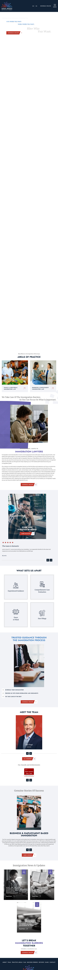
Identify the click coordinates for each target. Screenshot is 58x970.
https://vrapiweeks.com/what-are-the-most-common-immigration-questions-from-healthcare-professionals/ (16, 885)
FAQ (24, 962)
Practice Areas (17, 962)
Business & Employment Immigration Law (43, 388)
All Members (28, 759)
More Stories (27, 855)
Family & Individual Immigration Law (15, 388)
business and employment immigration (26, 839)
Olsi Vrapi (29, 732)
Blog (47, 962)
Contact (52, 962)
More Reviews (25, 533)
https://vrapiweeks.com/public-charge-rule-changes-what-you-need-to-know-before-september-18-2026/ (29, 917)
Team (9, 962)
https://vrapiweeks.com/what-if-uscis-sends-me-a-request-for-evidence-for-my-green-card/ (42, 885)
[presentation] (47, 560)
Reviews (41, 962)
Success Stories (32, 962)
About (5, 962)
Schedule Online (45, 5)
